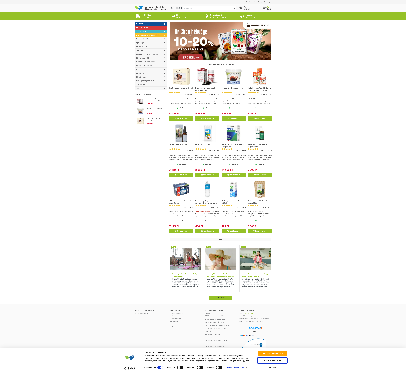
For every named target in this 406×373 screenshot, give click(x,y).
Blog (173, 247)
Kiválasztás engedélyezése (272, 360)
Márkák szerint (141, 46)
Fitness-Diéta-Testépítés (144, 65)
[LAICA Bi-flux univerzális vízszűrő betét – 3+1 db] (181, 189)
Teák (138, 88)
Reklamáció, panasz (176, 318)
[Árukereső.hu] (255, 328)
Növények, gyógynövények (145, 62)
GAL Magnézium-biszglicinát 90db (155, 119)
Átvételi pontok (139, 316)
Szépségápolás (141, 84)
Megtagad (272, 367)
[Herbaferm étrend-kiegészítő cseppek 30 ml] (260, 133)
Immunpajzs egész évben (145, 81)
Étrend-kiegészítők (143, 58)
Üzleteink (249, 2)
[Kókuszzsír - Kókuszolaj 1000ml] (234, 77)
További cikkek (220, 298)
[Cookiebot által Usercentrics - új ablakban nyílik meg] (129, 368)
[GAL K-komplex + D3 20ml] (181, 133)
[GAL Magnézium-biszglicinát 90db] (181, 77)
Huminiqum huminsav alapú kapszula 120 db (154, 100)
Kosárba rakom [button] (182, 118)
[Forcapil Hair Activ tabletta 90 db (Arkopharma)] (234, 133)
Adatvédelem (174, 321)
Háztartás (139, 69)
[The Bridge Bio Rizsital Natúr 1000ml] (234, 189)
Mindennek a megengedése (272, 353)
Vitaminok (139, 50)
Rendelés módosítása (176, 313)
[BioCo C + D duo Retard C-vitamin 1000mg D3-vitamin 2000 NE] (260, 77)
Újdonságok (140, 43)
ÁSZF (171, 326)
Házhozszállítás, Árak (141, 313)
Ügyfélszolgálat (259, 2)
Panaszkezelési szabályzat (178, 324)
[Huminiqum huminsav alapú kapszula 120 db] (207, 77)
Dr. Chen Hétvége (142, 27)
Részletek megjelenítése (235, 367)
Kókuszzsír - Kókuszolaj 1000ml (155, 109)
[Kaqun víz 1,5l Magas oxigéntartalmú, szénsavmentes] (207, 189)
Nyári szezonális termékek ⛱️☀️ (147, 35)
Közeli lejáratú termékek (145, 39)
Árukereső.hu (255, 331)
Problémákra (140, 73)
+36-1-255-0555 (249, 313)
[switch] (180, 367)
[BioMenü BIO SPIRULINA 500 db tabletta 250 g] (260, 189)
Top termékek (141, 31)
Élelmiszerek (140, 77)
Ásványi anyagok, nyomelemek (147, 54)
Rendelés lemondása (176, 316)
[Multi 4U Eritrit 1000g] (207, 133)
